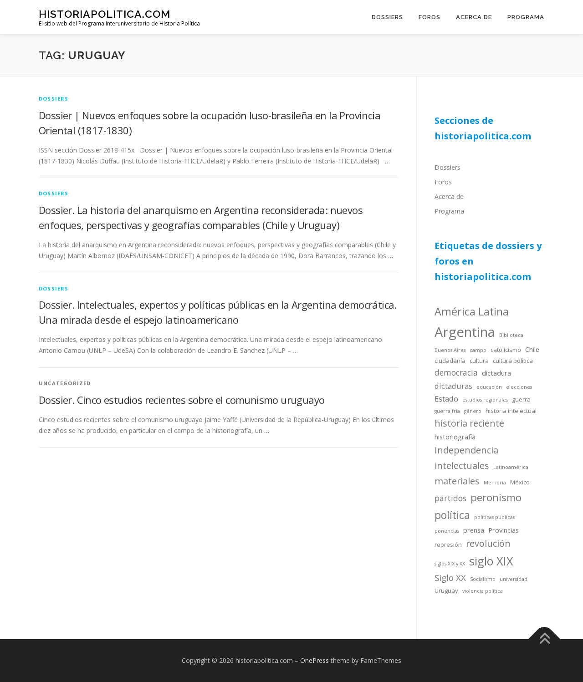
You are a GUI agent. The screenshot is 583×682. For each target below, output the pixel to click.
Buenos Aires (450, 350)
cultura (479, 360)
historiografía (455, 436)
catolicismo (506, 350)
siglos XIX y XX (450, 563)
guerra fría (447, 411)
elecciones (519, 387)
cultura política (513, 360)
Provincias (503, 529)
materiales (457, 481)
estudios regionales (485, 400)
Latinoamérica (510, 467)
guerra (521, 399)
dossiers (54, 98)
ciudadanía (450, 360)
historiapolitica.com (104, 14)
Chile (532, 349)
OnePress (314, 660)
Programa (525, 17)
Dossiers (387, 17)
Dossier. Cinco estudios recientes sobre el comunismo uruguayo (181, 400)
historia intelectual (511, 411)
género (472, 411)
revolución (488, 543)
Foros (429, 17)
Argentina (465, 332)
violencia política (482, 591)
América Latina (472, 311)
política (452, 515)
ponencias (447, 531)
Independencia (466, 450)
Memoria (495, 482)
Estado (446, 398)
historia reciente (469, 423)
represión (448, 544)
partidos (450, 498)
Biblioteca (511, 335)
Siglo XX (450, 577)
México (520, 482)
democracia (456, 372)
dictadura (496, 372)
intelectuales (462, 465)
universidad (513, 579)
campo (478, 350)
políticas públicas (494, 517)
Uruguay (446, 590)
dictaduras (453, 386)
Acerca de (474, 17)
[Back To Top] (544, 639)
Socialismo (483, 579)
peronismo (496, 497)
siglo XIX (491, 561)
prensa (473, 529)
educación (489, 387)
